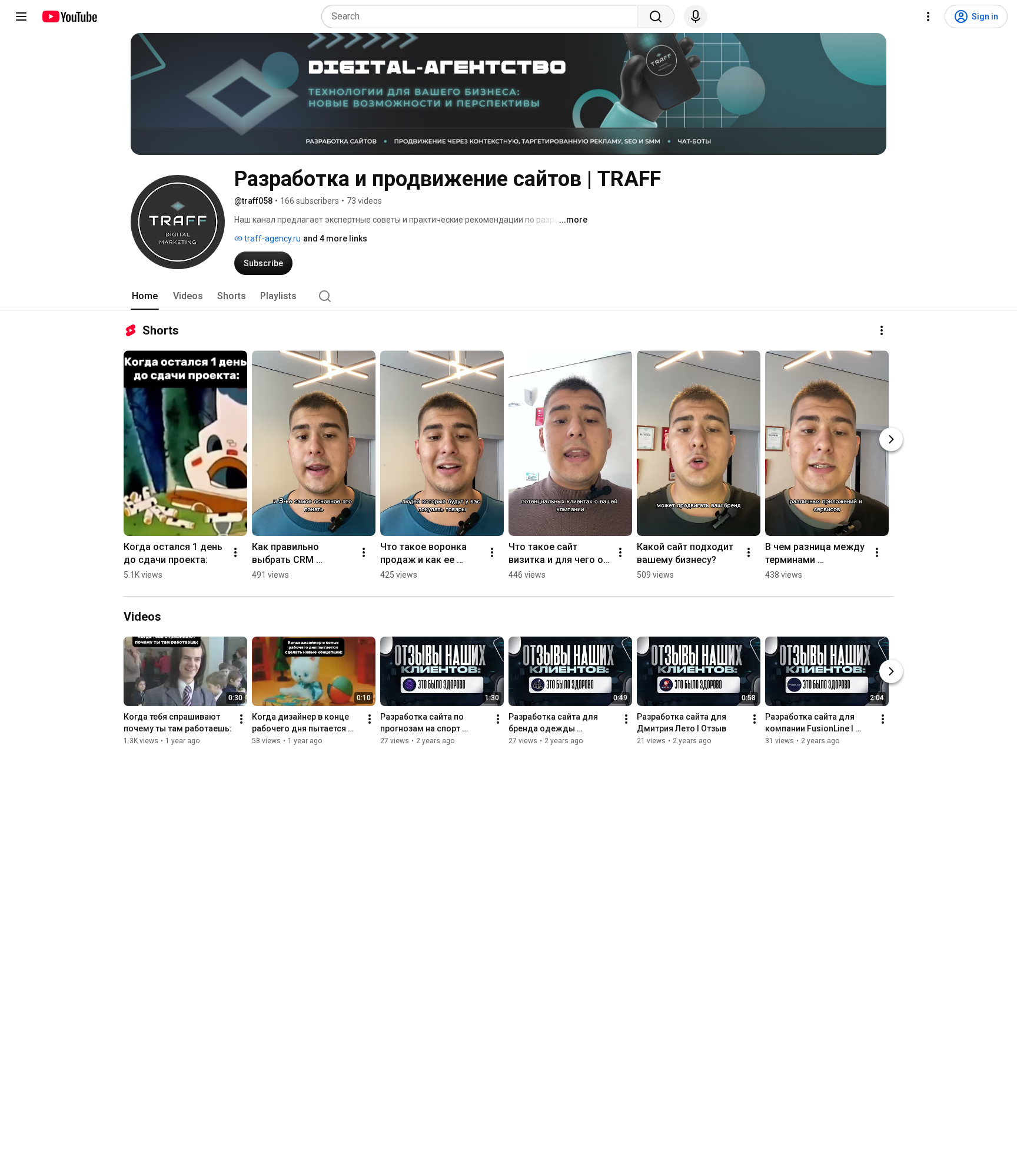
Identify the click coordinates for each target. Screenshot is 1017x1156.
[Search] (655, 16)
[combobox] (482, 16)
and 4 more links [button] (335, 238)
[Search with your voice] (695, 16)
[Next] (891, 439)
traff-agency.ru (271, 238)
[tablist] (508, 296)
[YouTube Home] (69, 16)
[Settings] (928, 16)
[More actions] (881, 330)
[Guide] (21, 16)
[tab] (145, 296)
